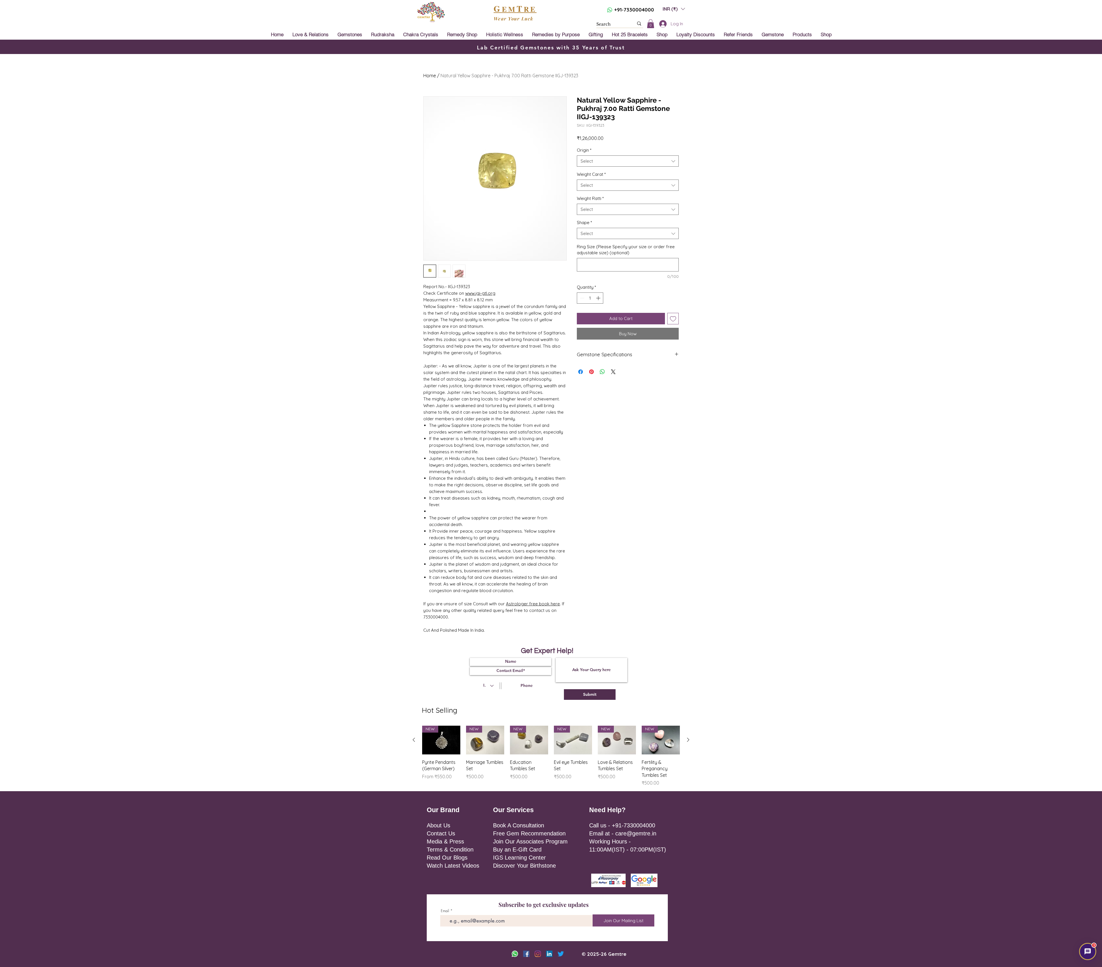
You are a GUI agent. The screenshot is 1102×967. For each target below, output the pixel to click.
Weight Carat (591, 174)
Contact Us (441, 833)
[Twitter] (561, 954)
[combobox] (628, 161)
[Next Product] (688, 739)
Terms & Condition (450, 849)
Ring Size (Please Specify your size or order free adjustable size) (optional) (626, 249)
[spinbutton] (590, 298)
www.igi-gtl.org (480, 293)
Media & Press (445, 841)
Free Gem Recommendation (529, 833)
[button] (674, 8)
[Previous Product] (413, 739)
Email (445, 911)
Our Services (513, 810)
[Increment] (599, 298)
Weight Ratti (590, 198)
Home (429, 75)
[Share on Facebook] (580, 371)
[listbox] (674, 8)
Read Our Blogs (447, 857)
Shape (584, 222)
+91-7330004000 (634, 10)
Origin (584, 150)
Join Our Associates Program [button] (530, 841)
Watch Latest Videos (453, 865)
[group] (551, 756)
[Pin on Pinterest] (591, 371)
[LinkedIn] (549, 954)
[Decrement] (581, 298)
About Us (438, 825)
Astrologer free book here (533, 603)
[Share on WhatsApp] (602, 371)
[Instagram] (538, 954)
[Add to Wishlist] (673, 319)
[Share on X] (613, 371)
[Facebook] (526, 954)
